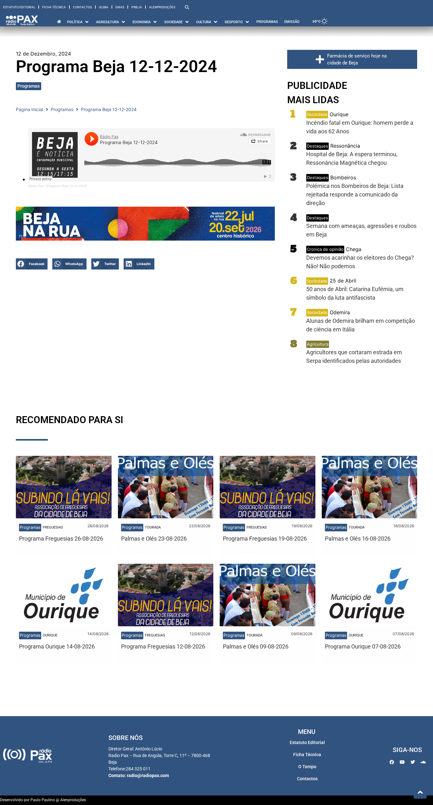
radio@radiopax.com (148, 775)
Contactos (82, 7)
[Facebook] (391, 762)
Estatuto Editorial (19, 7)
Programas (28, 86)
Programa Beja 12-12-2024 (67, 186)
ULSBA (103, 7)
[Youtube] (402, 762)
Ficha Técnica (54, 7)
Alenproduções (162, 7)
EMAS (119, 7)
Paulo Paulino (42, 800)
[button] (32, 263)
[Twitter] (412, 762)
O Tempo (307, 766)
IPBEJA (136, 7)
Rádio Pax (36, 186)
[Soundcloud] (423, 762)
